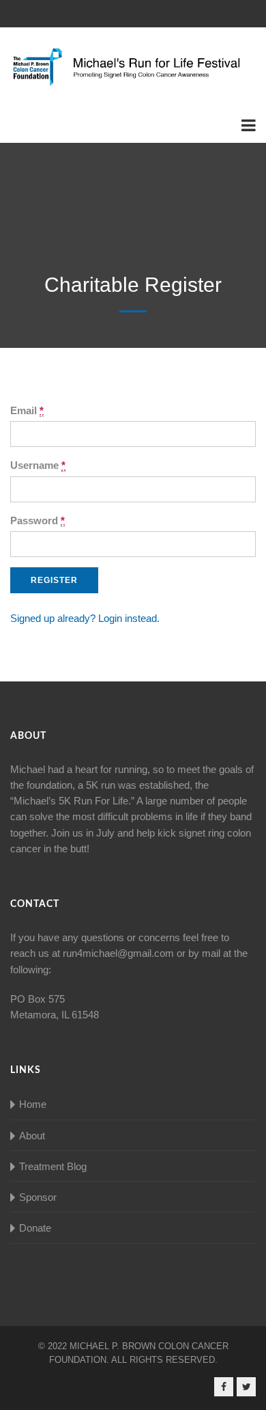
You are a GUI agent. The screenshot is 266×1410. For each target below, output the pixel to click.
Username (37, 465)
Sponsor (38, 1197)
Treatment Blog (53, 1166)
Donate (35, 1228)
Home (32, 1104)
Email (27, 410)
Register (54, 580)
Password (37, 520)
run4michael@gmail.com (118, 953)
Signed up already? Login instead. (85, 618)
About (32, 1135)
